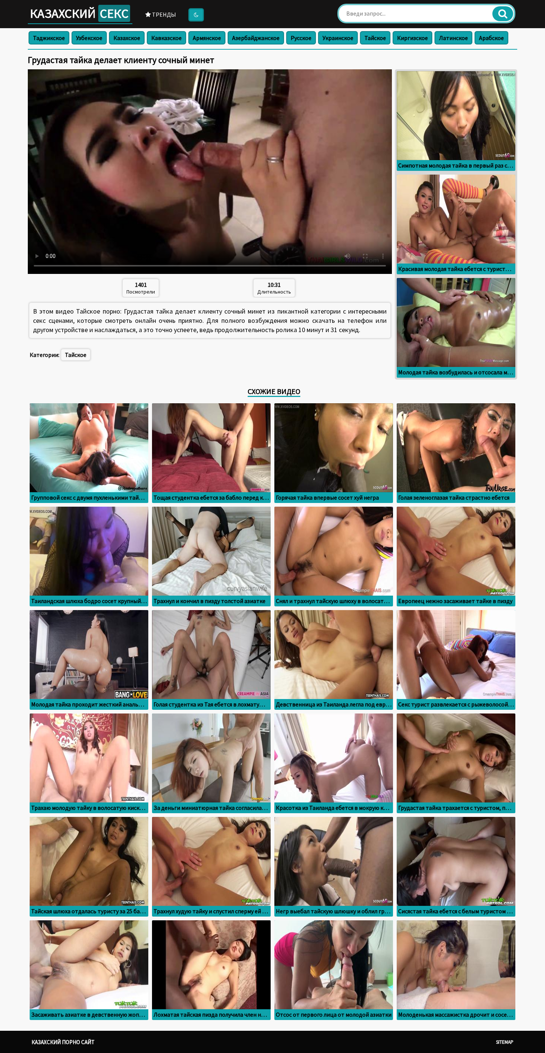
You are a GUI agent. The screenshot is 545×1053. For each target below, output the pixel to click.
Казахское (126, 38)
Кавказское (166, 38)
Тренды (163, 14)
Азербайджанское (256, 38)
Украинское (338, 38)
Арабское (491, 38)
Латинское (453, 38)
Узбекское (89, 38)
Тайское (375, 38)
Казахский (79, 13)
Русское (301, 38)
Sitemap (504, 1042)
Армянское (207, 38)
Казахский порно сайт (63, 1042)
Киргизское (412, 38)
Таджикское (49, 38)
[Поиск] (502, 13)
